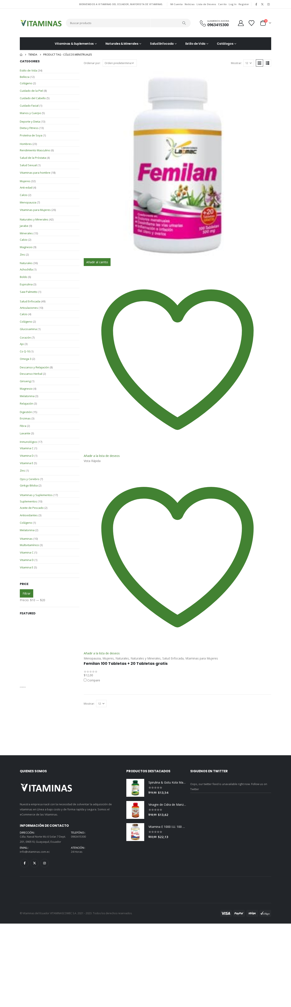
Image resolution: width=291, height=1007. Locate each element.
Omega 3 (25, 359)
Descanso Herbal (31, 374)
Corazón (25, 337)
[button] (259, 63)
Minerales (26, 233)
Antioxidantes (29, 515)
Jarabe (24, 226)
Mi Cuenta (176, 4)
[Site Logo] (41, 22)
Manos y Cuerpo (30, 113)
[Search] (184, 23)
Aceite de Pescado (32, 508)
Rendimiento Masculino (35, 150)
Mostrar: (236, 63)
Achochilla (26, 269)
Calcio (23, 195)
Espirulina (26, 284)
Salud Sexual (28, 165)
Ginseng (25, 381)
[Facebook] (256, 4)
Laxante (25, 433)
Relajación (26, 403)
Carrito (222, 4)
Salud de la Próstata (33, 158)
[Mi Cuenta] (240, 23)
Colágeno (26, 83)
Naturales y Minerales (34, 219)
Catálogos (225, 43)
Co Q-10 (25, 351)
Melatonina (27, 396)
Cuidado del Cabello (33, 98)
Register (244, 4)
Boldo (23, 277)
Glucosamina (28, 329)
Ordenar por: (92, 63)
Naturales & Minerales (121, 43)
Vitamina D (27, 456)
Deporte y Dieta (30, 121)
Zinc (22, 254)
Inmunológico (28, 442)
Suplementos (28, 501)
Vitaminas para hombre (35, 173)
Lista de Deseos (206, 4)
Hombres (26, 144)
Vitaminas (26, 539)
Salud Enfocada (162, 43)
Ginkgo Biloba (29, 485)
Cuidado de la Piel (31, 91)
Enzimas (25, 418)
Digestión (26, 412)
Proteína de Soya (31, 135)
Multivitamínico (29, 545)
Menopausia (28, 202)
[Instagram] (268, 4)
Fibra (23, 426)
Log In (232, 4)
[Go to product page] (177, 164)
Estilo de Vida (195, 43)
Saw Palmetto (28, 292)
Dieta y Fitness (29, 128)
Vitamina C (26, 448)
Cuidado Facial (29, 105)
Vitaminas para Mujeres (35, 210)
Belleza (24, 77)
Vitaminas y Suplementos (36, 495)
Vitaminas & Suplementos (74, 43)
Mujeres (25, 181)
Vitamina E (26, 463)
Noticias (189, 4)
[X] (262, 4)
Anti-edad (26, 187)
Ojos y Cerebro (29, 479)
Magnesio (26, 247)
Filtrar (26, 593)
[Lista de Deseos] (252, 23)
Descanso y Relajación (34, 367)
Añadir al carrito (97, 262)
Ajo (22, 344)
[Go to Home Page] (21, 54)
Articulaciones (29, 308)
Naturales (26, 263)
